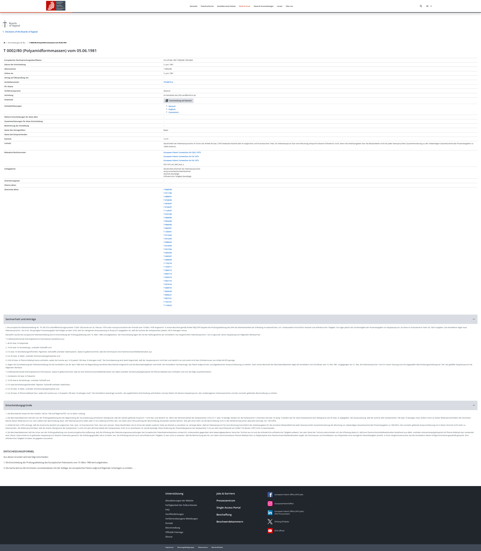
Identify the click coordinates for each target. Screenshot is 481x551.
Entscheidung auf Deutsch (180, 100)
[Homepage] (5, 43)
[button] (240, 319)
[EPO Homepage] (55, 6)
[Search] (421, 6)
